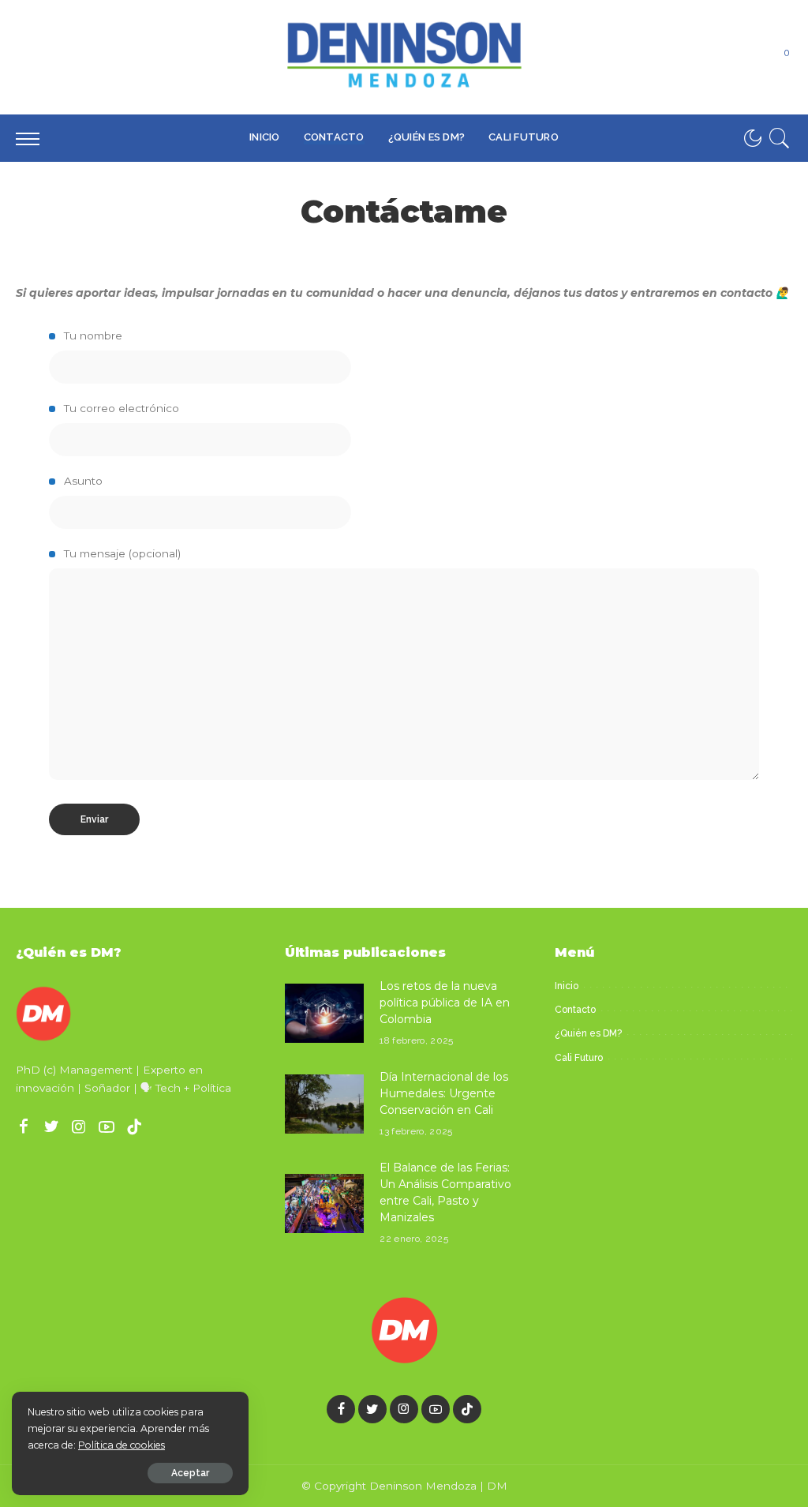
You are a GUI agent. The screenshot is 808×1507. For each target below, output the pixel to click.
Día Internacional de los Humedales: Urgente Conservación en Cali (444, 1093)
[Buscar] (779, 138)
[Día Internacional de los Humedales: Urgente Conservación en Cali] (324, 1104)
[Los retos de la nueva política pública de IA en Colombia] (324, 1013)
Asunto (82, 480)
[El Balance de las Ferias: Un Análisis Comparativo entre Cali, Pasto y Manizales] (324, 1203)
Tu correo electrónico (120, 408)
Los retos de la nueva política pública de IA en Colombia (445, 1002)
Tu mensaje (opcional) (121, 553)
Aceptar (190, 1473)
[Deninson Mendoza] (404, 57)
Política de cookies (121, 1445)
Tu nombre (91, 335)
